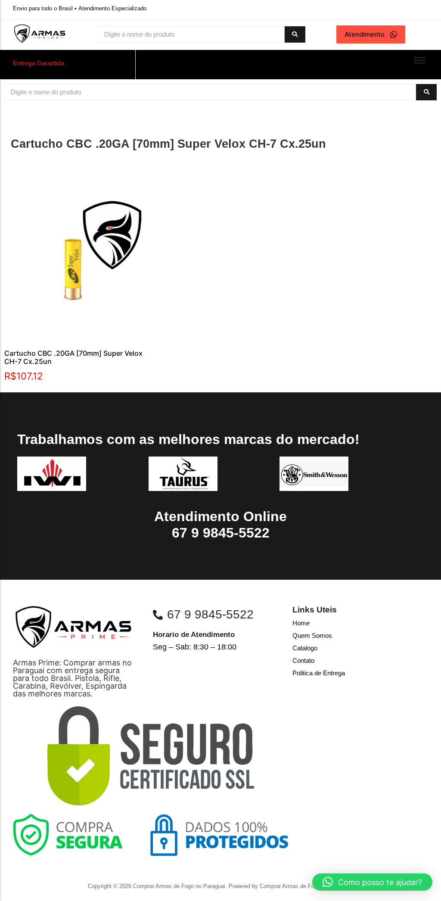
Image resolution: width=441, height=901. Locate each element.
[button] (372, 882)
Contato (303, 660)
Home (301, 623)
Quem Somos (312, 635)
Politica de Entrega (318, 673)
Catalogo (304, 648)
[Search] (295, 34)
